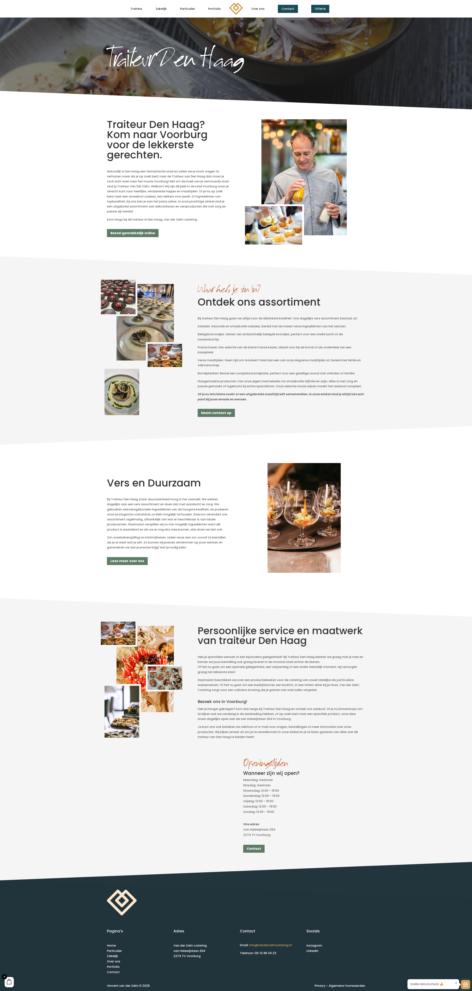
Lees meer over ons (127, 561)
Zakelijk (161, 9)
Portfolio (214, 9)
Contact (288, 9)
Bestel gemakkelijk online (132, 233)
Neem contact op (216, 412)
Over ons (258, 9)
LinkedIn (312, 951)
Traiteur (136, 9)
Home (111, 945)
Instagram (314, 945)
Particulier (187, 9)
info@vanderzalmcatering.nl (270, 945)
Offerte (320, 9)
